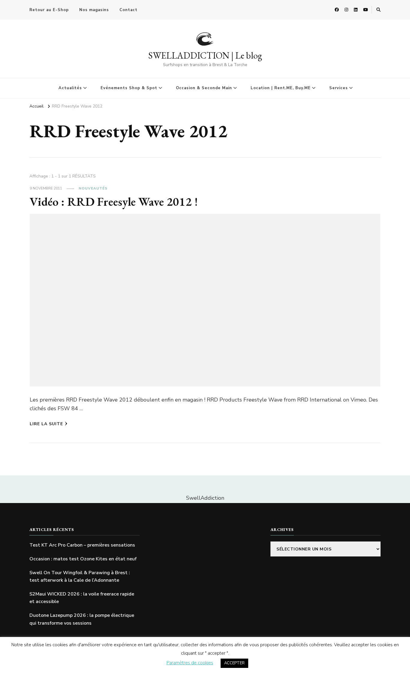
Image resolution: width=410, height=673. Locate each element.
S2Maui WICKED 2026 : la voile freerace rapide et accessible (81, 598)
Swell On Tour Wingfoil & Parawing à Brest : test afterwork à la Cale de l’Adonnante (79, 576)
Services (338, 88)
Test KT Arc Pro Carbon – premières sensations (82, 545)
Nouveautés (93, 188)
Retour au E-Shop (49, 10)
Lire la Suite (46, 424)
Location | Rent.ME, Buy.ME (281, 88)
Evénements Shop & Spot (129, 88)
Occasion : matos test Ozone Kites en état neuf (83, 559)
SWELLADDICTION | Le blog (205, 55)
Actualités (70, 88)
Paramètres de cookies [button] (190, 663)
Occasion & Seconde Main (204, 88)
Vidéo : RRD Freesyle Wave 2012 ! (114, 201)
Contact (128, 10)
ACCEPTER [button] (234, 663)
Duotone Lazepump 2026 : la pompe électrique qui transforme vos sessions (81, 619)
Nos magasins (94, 10)
